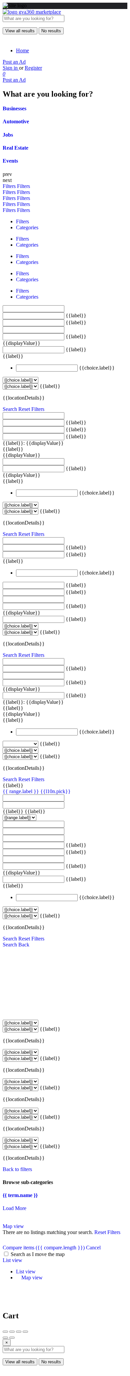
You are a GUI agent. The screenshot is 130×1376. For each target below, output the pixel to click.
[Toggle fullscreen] (18, 1332)
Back (23, 944)
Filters (10, 186)
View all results (20, 30)
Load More (14, 1208)
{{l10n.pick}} (55, 791)
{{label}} (76, 315)
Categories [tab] (27, 227)
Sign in (11, 68)
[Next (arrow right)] (12, 1338)
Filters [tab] (22, 221)
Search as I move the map (38, 1254)
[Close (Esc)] (5, 1332)
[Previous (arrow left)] (5, 1338)
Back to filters (17, 1169)
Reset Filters (31, 409)
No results (51, 30)
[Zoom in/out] (25, 1332)
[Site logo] (32, 12)
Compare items (44, 1247)
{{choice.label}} (97, 368)
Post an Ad (14, 62)
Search (10, 409)
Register (33, 68)
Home (22, 50)
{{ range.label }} (21, 791)
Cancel (93, 1247)
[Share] (12, 1332)
